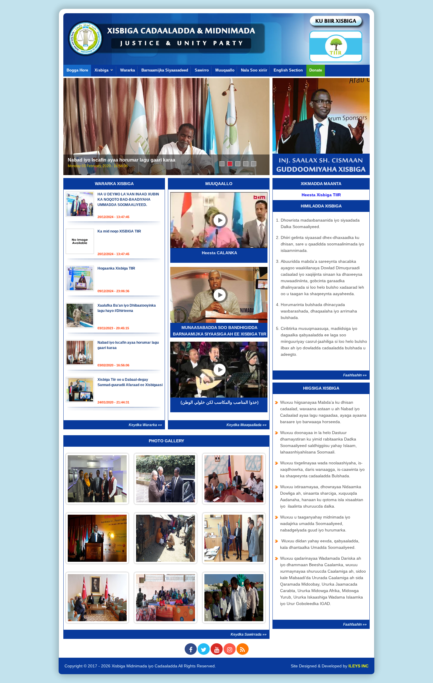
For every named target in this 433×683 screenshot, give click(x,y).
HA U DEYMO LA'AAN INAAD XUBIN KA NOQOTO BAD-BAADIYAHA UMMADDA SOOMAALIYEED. (128, 199)
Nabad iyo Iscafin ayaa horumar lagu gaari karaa (121, 159)
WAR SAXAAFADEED (245, 163)
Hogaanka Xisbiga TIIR (221, 163)
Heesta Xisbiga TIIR (321, 194)
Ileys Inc (358, 666)
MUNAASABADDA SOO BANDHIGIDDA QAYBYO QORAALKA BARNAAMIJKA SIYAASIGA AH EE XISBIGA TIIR (253, 163)
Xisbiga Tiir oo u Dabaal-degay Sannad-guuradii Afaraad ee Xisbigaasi (237, 163)
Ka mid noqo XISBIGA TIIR (119, 231)
